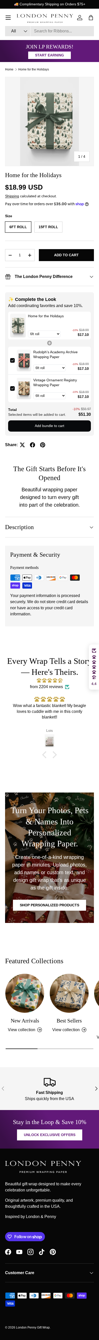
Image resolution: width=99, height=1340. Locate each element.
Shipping (12, 196)
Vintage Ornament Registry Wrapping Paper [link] (55, 382)
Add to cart (66, 255)
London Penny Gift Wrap (33, 1327)
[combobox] (49, 31)
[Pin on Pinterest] (43, 445)
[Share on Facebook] (32, 445)
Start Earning (49, 55)
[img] (49, 680)
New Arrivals (25, 1021)
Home (9, 69)
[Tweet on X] (22, 445)
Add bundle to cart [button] (49, 426)
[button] (45, 754)
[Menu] (8, 17)
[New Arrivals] (24, 993)
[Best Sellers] (69, 993)
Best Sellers (69, 1021)
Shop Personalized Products (49, 905)
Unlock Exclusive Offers (49, 1135)
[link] (18, 325)
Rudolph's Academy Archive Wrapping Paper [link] (55, 354)
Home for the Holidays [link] (46, 316)
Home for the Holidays (33, 69)
